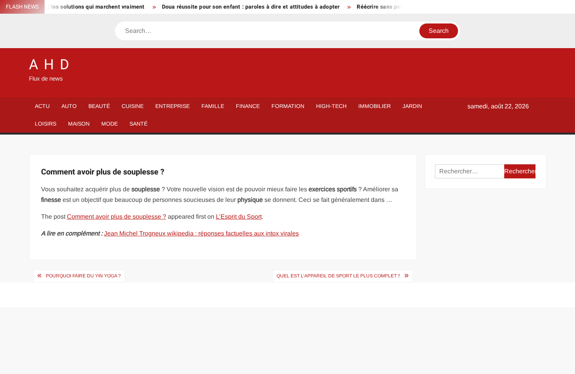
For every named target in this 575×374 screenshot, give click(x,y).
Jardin (412, 106)
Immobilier (374, 106)
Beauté (99, 106)
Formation (287, 106)
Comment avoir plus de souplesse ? (116, 216)
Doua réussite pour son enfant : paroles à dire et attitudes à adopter (245, 7)
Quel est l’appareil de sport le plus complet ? (338, 276)
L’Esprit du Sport (239, 216)
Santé (138, 123)
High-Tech (331, 106)
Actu (42, 106)
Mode (109, 123)
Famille (212, 106)
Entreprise (172, 106)
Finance (248, 106)
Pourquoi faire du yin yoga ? (83, 276)
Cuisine (133, 106)
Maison (79, 123)
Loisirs (45, 123)
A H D (49, 64)
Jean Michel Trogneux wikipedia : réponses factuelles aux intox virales (201, 233)
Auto (69, 106)
